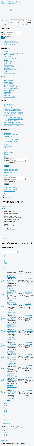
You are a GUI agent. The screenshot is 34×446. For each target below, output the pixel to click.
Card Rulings (8, 92)
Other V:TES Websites (10, 141)
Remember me (11, 162)
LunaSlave (10, 385)
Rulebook (7, 93)
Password (4, 34)
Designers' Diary (9, 66)
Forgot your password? (11, 44)
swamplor (11, 324)
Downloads (7, 133)
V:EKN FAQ (8, 56)
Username (4, 32)
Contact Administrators (10, 70)
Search (6, 147)
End (5, 263)
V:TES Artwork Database (11, 139)
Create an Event (9, 106)
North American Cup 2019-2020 (13, 112)
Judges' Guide (8, 82)
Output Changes (9, 85)
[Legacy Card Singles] (7, 3)
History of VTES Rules (11, 87)
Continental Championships (12, 122)
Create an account (9, 41)
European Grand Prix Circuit (12, 110)
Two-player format (9, 73)
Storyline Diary (12, 120)
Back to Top (4, 440)
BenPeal (27, 280)
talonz (27, 379)
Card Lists (7, 95)
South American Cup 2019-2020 (13, 114)
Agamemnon (29, 317)
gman (10, 286)
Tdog (10, 310)
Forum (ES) (7, 63)
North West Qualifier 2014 (11, 276)
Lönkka (27, 305)
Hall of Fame (8, 107)
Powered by (12, 428)
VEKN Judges (8, 83)
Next (5, 262)
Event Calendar (8, 104)
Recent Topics (8, 146)
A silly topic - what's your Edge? (12, 375)
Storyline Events (9, 115)
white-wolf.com (25, 25)
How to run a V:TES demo (12, 125)
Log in (3, 38)
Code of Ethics (8, 80)
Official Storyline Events (15, 117)
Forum (6, 60)
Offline (3, 208)
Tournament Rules (9, 97)
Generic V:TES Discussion (12, 379)
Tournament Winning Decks (12, 109)
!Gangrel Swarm (11, 353)
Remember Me (5, 36)
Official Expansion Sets (11, 134)
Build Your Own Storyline (15, 119)
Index (6, 144)
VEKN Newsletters (10, 58)
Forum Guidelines (9, 61)
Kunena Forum (20, 428)
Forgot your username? (11, 43)
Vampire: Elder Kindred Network (13, 53)
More (8, 400)
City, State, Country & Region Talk (11, 317)
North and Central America (11, 280)
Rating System (8, 65)
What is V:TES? (9, 55)
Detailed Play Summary (11, 88)
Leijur (27, 356)
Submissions (8, 68)
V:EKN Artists (8, 136)
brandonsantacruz (12, 373)
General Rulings (9, 90)
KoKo (10, 361)
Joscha (27, 367)
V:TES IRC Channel (10, 138)
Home (6, 51)
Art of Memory (11, 302)
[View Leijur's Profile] (6, 206)
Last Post (28, 278)
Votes (6, 71)
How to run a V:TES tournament (13, 124)
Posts (5, 238)
